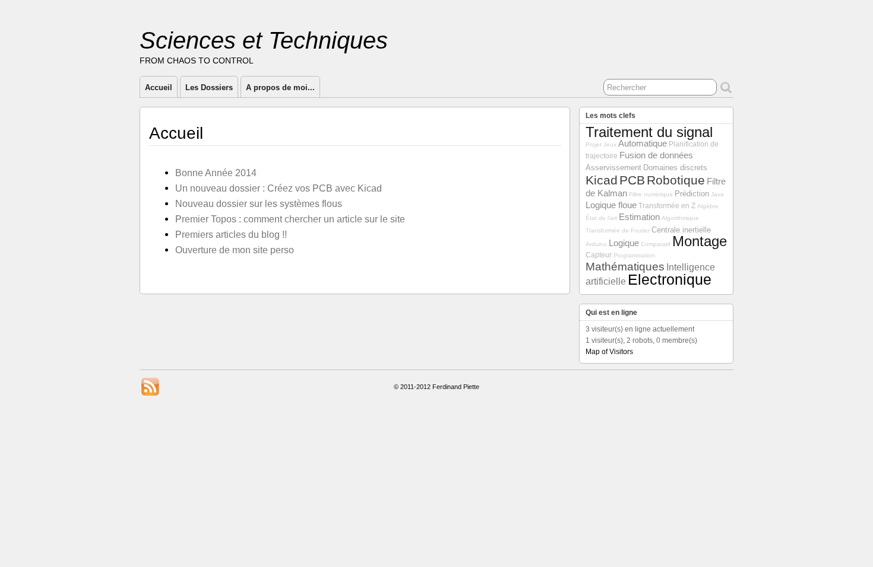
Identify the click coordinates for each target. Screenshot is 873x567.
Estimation (639, 217)
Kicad (602, 180)
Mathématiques (625, 266)
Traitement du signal (649, 132)
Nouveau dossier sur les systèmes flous (258, 203)
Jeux (609, 144)
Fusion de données (656, 155)
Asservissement (613, 167)
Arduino (596, 244)
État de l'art (601, 218)
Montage (699, 241)
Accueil (158, 87)
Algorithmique (680, 218)
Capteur (599, 255)
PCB (632, 180)
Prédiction (692, 193)
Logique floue (611, 205)
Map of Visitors (609, 352)
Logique (624, 243)
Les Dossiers (209, 87)
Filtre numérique (651, 194)
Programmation (634, 255)
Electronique (669, 279)
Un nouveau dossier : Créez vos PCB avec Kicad (278, 188)
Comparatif (655, 244)
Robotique (676, 180)
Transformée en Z (666, 205)
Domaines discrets (675, 167)
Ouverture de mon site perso (234, 249)
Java (717, 194)
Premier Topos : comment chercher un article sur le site (290, 219)
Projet (594, 144)
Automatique (642, 143)
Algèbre (708, 206)
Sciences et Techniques (264, 40)
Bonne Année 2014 (216, 172)
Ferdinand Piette (455, 386)
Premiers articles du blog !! (231, 234)
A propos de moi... (280, 87)
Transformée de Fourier (618, 230)
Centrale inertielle (681, 229)
